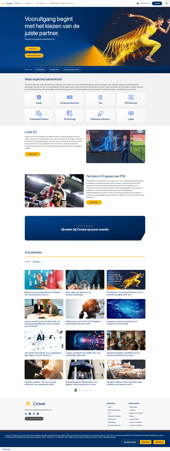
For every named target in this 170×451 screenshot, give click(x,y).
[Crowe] (7, 3)
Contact (157, 3)
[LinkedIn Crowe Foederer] (27, 414)
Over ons (32, 49)
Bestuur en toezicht (136, 413)
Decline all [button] (159, 442)
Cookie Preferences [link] (35, 419)
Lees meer (33, 154)
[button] (167, 432)
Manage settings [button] (130, 442)
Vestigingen (40, 69)
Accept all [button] (145, 442)
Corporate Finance (114, 416)
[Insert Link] (38, 414)
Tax (109, 413)
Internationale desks (71, 69)
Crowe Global (134, 419)
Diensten (17, 3)
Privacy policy (6, 449)
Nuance (132, 416)
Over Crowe (40, 3)
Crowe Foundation (135, 422)
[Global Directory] (138, 3)
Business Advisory (114, 425)
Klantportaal (54, 3)
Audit (109, 407)
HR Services (112, 419)
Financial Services (114, 410)
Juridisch (132, 410)
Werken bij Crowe (66, 3)
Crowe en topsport (135, 425)
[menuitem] (19, 3)
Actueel (28, 3)
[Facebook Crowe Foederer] (31, 414)
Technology (112, 422)
